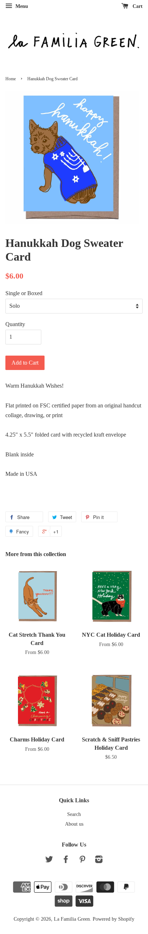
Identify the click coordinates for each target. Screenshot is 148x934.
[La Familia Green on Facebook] (66, 860)
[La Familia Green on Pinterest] (82, 860)
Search (74, 814)
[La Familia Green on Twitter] (49, 860)
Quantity (15, 324)
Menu (21, 6)
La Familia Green (72, 919)
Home (10, 78)
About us (74, 824)
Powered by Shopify (113, 919)
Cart (137, 6)
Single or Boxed (23, 293)
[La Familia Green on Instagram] (99, 860)
